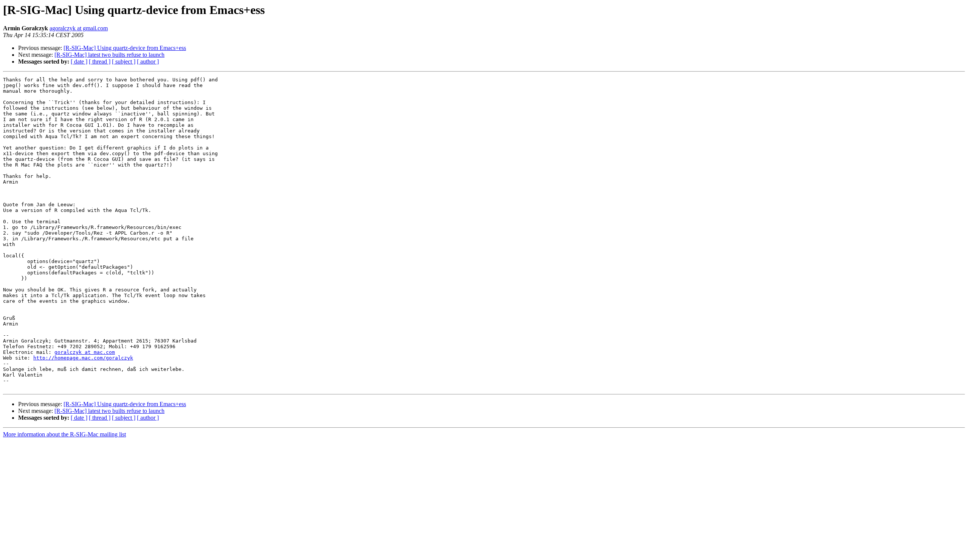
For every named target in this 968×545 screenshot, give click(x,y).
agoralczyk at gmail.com (79, 28)
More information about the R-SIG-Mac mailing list (64, 434)
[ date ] (79, 61)
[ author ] (148, 61)
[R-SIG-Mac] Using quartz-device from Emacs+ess (125, 48)
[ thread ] (99, 61)
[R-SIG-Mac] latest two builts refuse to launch (109, 54)
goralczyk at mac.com (84, 352)
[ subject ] (123, 61)
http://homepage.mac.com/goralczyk (83, 358)
